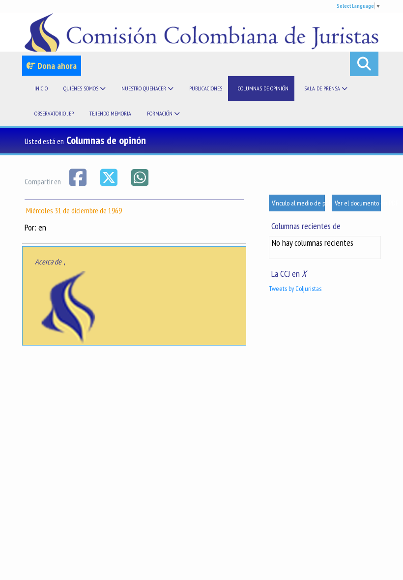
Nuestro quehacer (144, 88)
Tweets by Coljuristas (295, 288)
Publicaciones (205, 88)
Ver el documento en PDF (358, 203)
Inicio (41, 88)
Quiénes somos (81, 88)
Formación (160, 113)
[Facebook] (78, 176)
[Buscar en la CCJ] (364, 64)
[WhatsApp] (139, 176)
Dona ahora (56, 65)
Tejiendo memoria (110, 113)
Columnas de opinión (263, 88)
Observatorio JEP (54, 113)
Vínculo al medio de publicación (298, 203)
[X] (109, 176)
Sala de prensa (323, 88)
